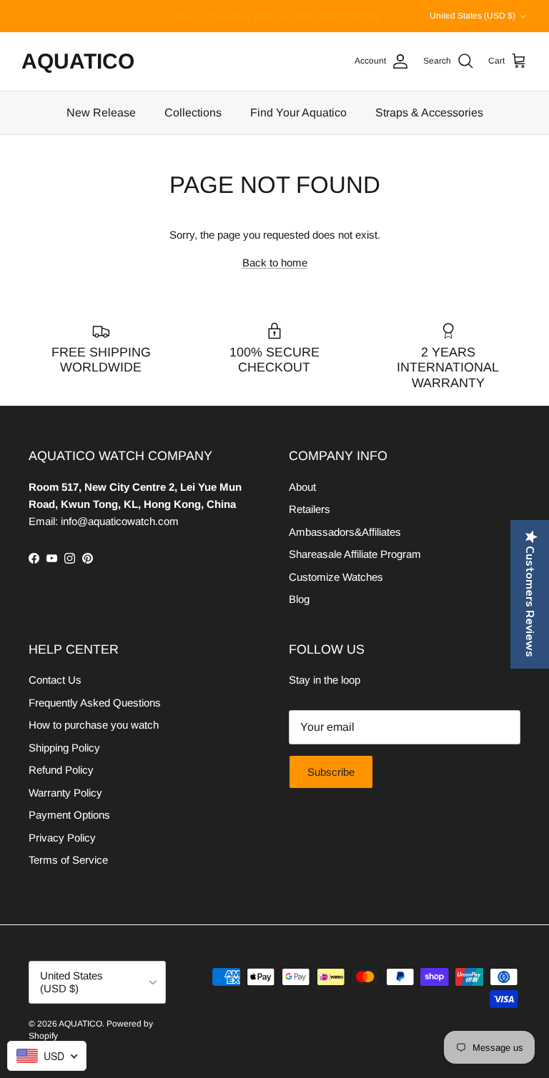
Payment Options (69, 815)
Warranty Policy (65, 793)
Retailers (309, 509)
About (302, 487)
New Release (101, 112)
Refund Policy (61, 770)
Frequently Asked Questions (95, 703)
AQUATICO (80, 1024)
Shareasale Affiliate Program (355, 554)
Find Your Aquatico (298, 112)
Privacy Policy (62, 838)
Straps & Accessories (429, 112)
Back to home (274, 262)
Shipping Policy (64, 748)
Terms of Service (68, 860)
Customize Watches (336, 577)
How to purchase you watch (94, 725)
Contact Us (55, 680)
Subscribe (331, 772)
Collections (193, 112)
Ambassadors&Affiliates (345, 532)
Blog (299, 599)
